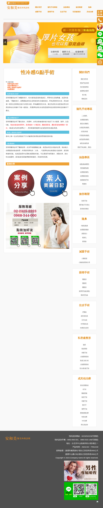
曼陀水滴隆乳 (84, 123)
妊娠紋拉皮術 (84, 328)
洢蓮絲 (84, 312)
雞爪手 (84, 405)
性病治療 (84, 417)
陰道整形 (84, 348)
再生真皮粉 (84, 424)
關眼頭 (84, 287)
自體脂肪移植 (84, 176)
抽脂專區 (66, 7)
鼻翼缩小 (84, 233)
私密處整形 (77, 12)
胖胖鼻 (84, 241)
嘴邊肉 (84, 184)
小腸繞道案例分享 (84, 262)
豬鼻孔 (84, 237)
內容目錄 (10, 82)
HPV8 (84, 389)
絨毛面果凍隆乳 (84, 139)
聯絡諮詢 (84, 98)
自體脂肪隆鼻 (84, 229)
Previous (5, 42)
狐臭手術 (84, 397)
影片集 (84, 95)
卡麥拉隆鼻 (84, 225)
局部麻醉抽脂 (84, 168)
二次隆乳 (84, 116)
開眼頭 (84, 279)
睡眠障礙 (84, 393)
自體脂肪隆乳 (84, 119)
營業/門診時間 (84, 83)
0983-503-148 (86, 440)
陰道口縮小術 (84, 360)
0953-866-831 (73, 440)
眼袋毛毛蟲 (84, 295)
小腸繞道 (84, 258)
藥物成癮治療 (84, 413)
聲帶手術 (84, 409)
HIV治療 (84, 420)
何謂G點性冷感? (13, 84)
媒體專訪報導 (84, 91)
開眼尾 (84, 283)
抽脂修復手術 (84, 180)
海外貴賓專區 (84, 87)
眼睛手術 (51, 12)
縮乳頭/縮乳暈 (84, 143)
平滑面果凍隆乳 (84, 135)
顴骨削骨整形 (84, 208)
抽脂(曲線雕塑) (84, 164)
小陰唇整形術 (84, 356)
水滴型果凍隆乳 (84, 127)
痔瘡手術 (84, 352)
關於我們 (38, 7)
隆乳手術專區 (52, 7)
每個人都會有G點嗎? (14, 87)
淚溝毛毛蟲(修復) (84, 291)
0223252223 (87, 436)
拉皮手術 (63, 12)
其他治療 (90, 12)
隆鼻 (90, 7)
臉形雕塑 (79, 7)
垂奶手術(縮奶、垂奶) (84, 147)
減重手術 (38, 12)
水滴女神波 (84, 131)
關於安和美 (84, 79)
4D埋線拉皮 (84, 324)
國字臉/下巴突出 (84, 205)
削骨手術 (84, 201)
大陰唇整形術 (84, 364)
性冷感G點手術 (84, 368)
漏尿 (84, 344)
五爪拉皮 (84, 320)
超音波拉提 (84, 316)
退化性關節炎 (84, 385)
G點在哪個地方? (13, 85)
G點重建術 (11, 89)
